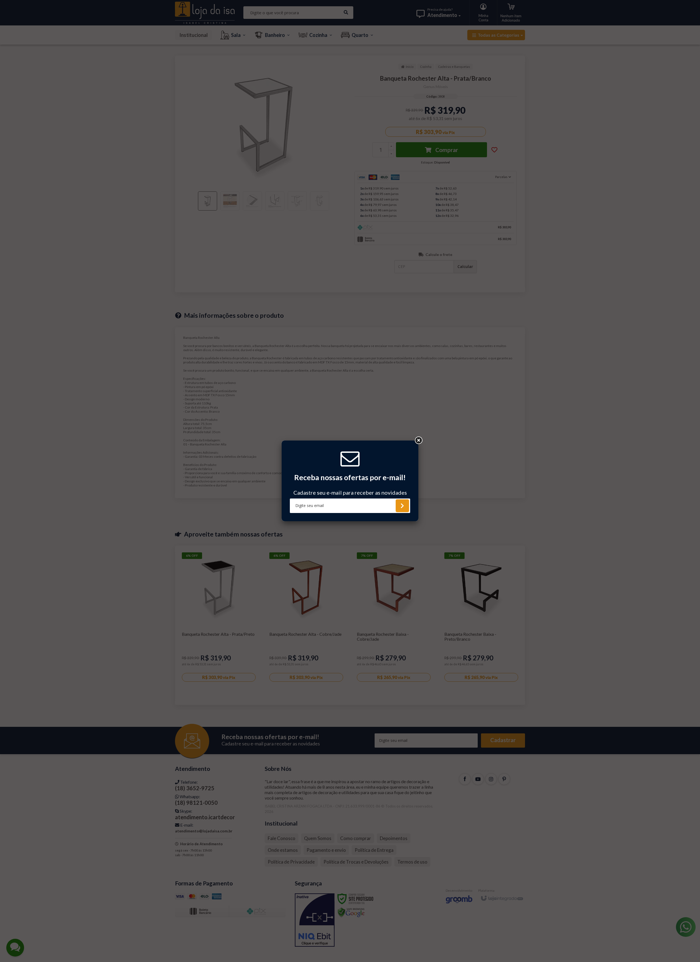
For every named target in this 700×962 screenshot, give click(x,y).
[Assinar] (402, 505)
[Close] (418, 440)
